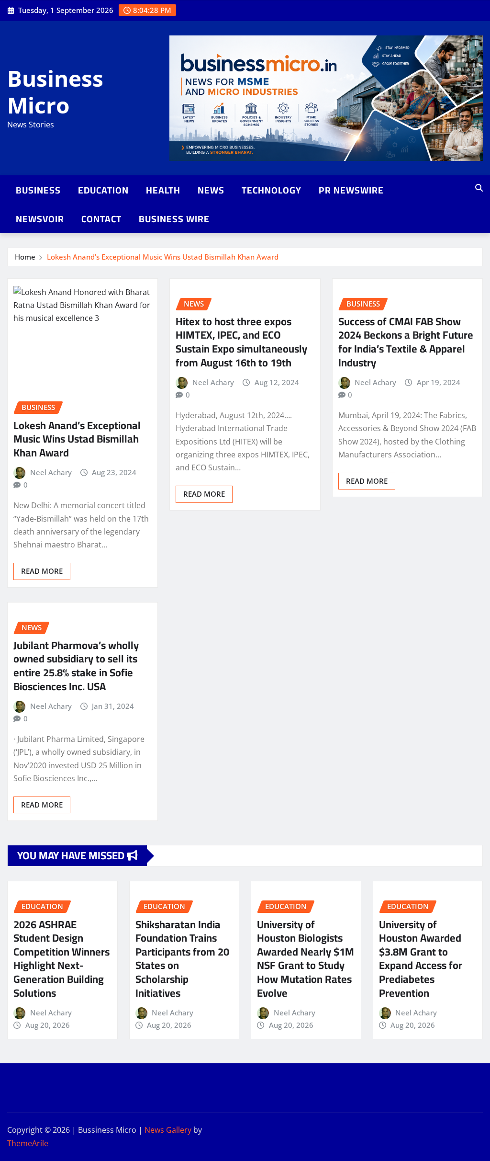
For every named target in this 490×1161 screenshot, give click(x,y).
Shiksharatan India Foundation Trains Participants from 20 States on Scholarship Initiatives (182, 958)
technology (271, 190)
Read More (42, 571)
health (163, 190)
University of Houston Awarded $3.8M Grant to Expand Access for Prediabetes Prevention (420, 958)
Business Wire (174, 219)
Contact (101, 219)
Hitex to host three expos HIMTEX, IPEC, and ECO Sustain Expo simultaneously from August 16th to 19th (241, 342)
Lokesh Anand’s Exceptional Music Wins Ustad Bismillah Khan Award (162, 257)
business (38, 190)
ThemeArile (27, 1143)
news (211, 190)
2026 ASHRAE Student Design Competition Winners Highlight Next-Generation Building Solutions (61, 958)
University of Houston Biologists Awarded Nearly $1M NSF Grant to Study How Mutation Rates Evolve (305, 958)
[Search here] (479, 187)
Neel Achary (51, 472)
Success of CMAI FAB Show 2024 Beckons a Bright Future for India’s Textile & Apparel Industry (405, 342)
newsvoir (40, 219)
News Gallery (168, 1130)
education (103, 190)
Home (25, 257)
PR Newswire (351, 190)
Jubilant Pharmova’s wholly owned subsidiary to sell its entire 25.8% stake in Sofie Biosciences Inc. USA (76, 665)
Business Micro (55, 91)
